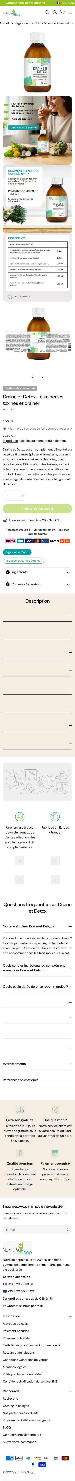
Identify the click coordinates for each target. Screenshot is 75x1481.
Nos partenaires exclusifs (20, 1413)
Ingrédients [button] (20, 572)
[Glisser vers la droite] (43, 377)
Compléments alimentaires (22, 1435)
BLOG (7, 1427)
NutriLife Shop (24, 1472)
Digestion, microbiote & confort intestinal (42, 23)
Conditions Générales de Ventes (25, 1360)
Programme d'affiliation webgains (26, 1420)
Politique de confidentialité (22, 1374)
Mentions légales (15, 1367)
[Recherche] (47, 12)
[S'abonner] (68, 1230)
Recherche (10, 1399)
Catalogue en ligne (16, 1406)
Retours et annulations (19, 1353)
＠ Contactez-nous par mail (23, 1306)
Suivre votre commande (19, 1442)
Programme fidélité (16, 1338)
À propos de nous (15, 1324)
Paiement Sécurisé (16, 1331)
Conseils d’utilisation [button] (26, 584)
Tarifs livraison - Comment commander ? (31, 1345)
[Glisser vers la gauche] (32, 377)
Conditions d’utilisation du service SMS (30, 1381)
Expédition (10, 441)
